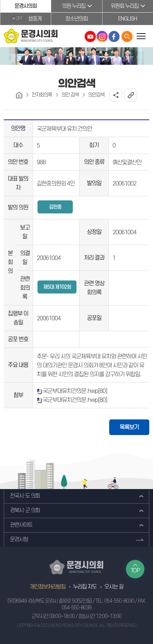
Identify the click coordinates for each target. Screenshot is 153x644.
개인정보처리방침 (47, 587)
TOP (135, 570)
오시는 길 (113, 587)
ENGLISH (127, 19)
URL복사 (130, 95)
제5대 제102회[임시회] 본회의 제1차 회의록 (57, 289)
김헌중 (55, 207)
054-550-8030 (119, 601)
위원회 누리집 (125, 6)
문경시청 (19, 539)
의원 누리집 (73, 6)
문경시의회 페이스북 (114, 36)
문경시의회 (25, 6)
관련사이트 (21, 525)
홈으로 (19, 95)
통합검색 (127, 36)
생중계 (29, 19)
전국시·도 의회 (25, 496)
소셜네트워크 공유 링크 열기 (115, 95)
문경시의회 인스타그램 (102, 36)
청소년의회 (76, 19)
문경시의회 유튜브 (90, 36)
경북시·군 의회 (25, 510)
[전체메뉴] (141, 36)
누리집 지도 (85, 587)
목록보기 (129, 427)
